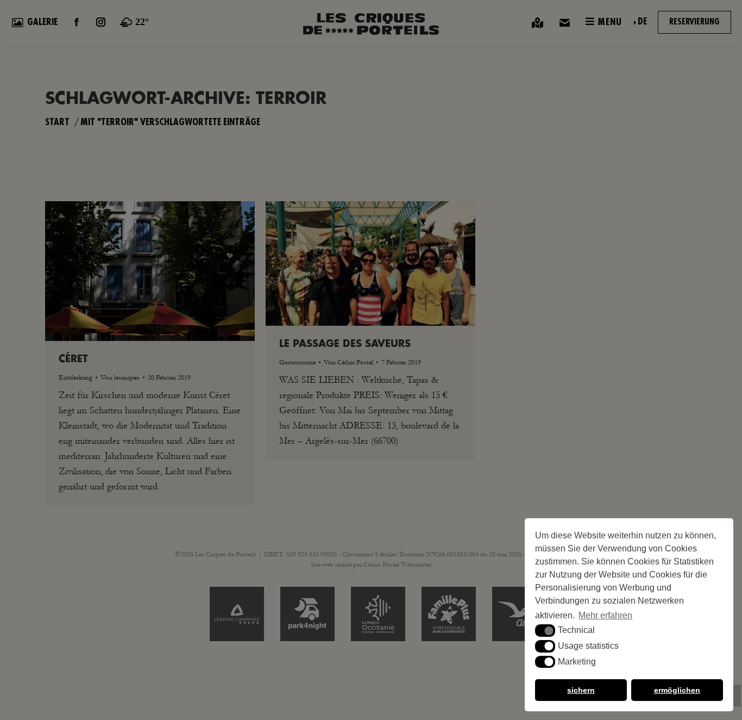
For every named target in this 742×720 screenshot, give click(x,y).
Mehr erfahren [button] (605, 615)
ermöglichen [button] (677, 690)
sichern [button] (581, 690)
